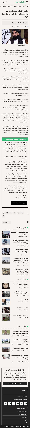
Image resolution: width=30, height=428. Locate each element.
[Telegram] (9, 403)
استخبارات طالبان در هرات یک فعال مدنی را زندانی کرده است (20, 332)
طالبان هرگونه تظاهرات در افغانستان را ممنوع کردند (19, 233)
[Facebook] (25, 403)
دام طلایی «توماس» (23, 300)
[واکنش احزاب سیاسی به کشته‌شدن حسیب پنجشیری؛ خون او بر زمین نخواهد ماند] (6, 242)
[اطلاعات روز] (20, 2)
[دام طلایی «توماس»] (6, 302)
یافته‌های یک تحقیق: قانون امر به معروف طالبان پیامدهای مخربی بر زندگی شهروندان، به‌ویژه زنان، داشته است (20, 261)
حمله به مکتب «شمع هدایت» (20, 348)
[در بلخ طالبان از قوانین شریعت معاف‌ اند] (6, 341)
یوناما (27, 60)
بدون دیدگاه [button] (5, 222)
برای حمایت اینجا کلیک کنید (19, 203)
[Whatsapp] (5, 403)
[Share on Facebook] (26, 22)
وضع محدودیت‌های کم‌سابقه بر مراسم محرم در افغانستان (21, 293)
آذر (25, 27)
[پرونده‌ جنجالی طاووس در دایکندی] (6, 317)
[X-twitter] (21, 403)
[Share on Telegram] (18, 22)
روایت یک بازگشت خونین (22, 307)
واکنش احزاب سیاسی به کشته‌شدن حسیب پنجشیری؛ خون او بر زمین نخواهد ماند (20, 242)
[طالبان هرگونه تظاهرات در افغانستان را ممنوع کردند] (6, 234)
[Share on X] (23, 22)
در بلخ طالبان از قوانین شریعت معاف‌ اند (20, 340)
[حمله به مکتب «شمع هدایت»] (6, 349)
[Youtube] (17, 403)
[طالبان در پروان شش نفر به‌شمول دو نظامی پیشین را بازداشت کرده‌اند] (6, 356)
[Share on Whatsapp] (21, 22)
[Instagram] (13, 403)
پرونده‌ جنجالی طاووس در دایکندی (20, 315)
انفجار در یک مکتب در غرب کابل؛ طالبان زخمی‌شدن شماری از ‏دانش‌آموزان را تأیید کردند (21, 271)
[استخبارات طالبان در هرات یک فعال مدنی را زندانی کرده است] (6, 332)
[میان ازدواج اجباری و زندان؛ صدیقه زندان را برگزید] (6, 286)
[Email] (7, 213)
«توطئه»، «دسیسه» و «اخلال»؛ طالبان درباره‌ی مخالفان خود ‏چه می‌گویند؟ (21, 251)
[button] (27, 2)
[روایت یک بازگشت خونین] (6, 310)
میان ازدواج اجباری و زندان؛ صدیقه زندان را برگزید (20, 285)
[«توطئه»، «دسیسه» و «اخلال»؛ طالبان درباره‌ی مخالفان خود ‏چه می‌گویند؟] (6, 251)
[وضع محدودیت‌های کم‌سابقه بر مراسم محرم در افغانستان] (6, 294)
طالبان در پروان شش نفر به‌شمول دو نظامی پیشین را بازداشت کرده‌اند (20, 357)
